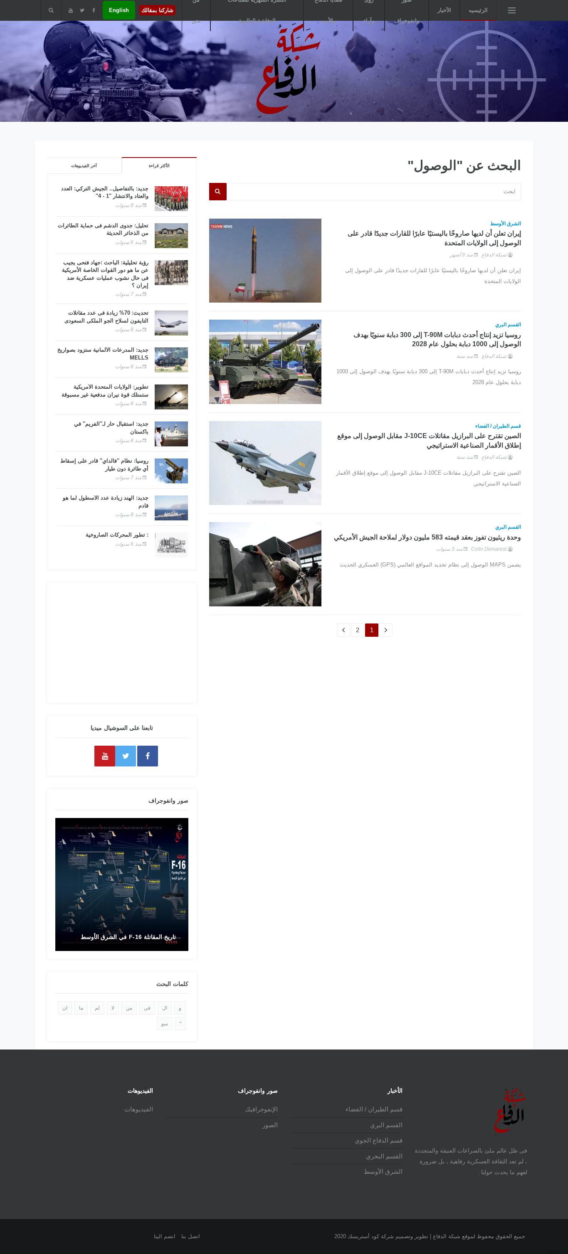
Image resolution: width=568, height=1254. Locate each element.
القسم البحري (384, 1156)
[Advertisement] (121, 643)
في (147, 1008)
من (129, 1008)
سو (164, 1024)
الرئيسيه (478, 10)
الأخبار (444, 10)
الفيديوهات (138, 1109)
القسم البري (508, 325)
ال (164, 1008)
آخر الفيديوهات (84, 165)
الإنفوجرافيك (261, 1109)
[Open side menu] (512, 10)
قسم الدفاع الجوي (379, 1140)
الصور (270, 1124)
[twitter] (82, 10)
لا (112, 1008)
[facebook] (93, 10)
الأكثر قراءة (159, 165)
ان (64, 1008)
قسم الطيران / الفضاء (498, 426)
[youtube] (70, 10)
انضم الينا (164, 1236)
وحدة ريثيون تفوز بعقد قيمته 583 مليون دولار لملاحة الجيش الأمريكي (427, 537)
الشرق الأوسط (505, 224)
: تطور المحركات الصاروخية (117, 535)
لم (97, 1008)
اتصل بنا (190, 1236)
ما (81, 1008)
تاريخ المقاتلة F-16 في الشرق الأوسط (128, 937)
